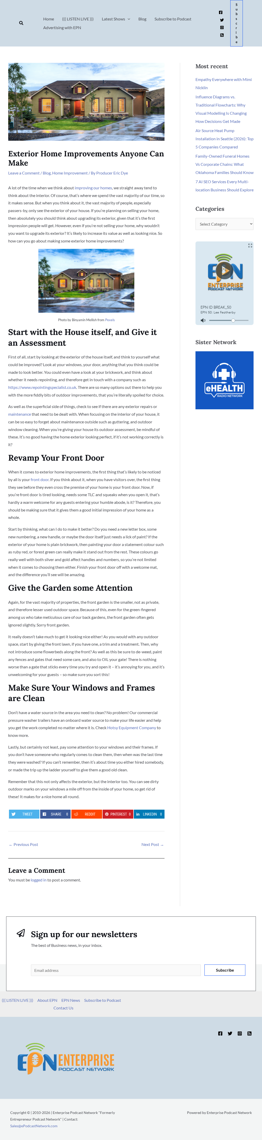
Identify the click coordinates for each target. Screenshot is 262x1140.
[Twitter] (222, 20)
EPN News (70, 1000)
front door (40, 479)
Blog (47, 172)
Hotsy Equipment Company (131, 727)
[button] (21, 23)
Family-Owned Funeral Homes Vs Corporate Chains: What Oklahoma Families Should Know (224, 164)
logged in (39, 879)
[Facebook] (221, 12)
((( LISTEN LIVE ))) (17, 1000)
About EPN (47, 1000)
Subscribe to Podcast (102, 1000)
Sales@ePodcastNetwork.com (34, 1126)
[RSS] (222, 35)
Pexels (110, 320)
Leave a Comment (24, 172)
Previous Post (23, 844)
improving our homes (93, 187)
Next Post (152, 844)
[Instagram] (222, 27)
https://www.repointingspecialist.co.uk (42, 387)
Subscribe (225, 970)
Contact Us (63, 1007)
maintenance (19, 414)
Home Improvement (70, 172)
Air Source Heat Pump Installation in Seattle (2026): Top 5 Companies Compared (224, 138)
